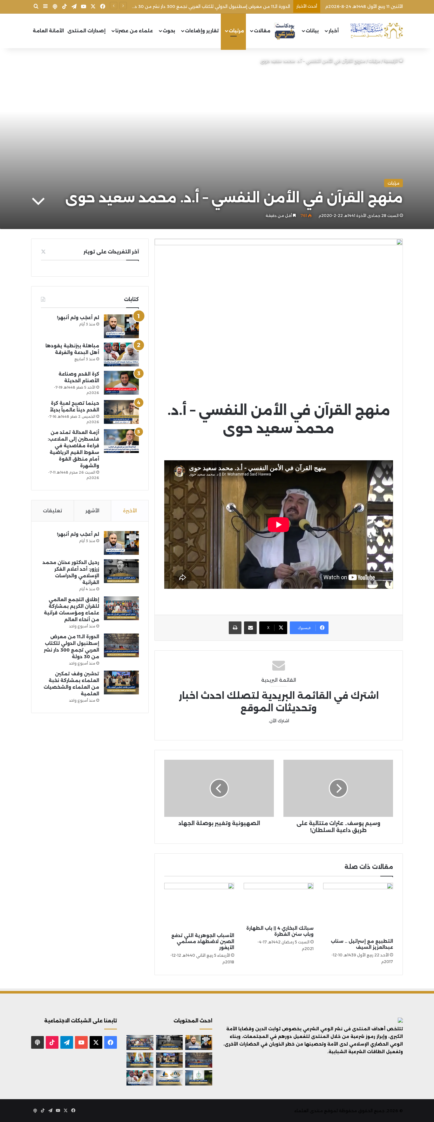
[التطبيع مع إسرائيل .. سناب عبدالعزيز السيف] (358, 909)
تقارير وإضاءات (202, 31)
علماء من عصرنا (134, 31)
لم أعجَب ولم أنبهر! (78, 317)
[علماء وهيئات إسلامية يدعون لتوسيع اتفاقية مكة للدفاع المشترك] (139, 1060)
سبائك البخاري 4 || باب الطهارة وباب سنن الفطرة (280, 931)
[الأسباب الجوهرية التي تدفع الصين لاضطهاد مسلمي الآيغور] (199, 906)
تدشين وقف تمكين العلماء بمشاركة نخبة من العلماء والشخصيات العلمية (218, 6)
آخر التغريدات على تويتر (111, 252)
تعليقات (52, 511)
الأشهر (92, 511)
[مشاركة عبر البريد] (250, 627)
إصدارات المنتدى (86, 31)
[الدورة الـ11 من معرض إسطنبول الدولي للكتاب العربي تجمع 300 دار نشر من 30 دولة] (121, 645)
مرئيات (236, 31)
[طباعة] (235, 627)
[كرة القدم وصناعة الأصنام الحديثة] (121, 383)
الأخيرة (130, 511)
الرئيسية (391, 60)
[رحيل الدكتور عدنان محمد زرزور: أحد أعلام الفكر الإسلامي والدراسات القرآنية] (121, 571)
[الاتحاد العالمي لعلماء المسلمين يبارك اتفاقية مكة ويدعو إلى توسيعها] (198, 1078)
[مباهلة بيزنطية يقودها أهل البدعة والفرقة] (121, 354)
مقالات (262, 31)
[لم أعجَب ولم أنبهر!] (121, 326)
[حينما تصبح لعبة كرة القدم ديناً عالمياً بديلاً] (121, 412)
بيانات (312, 31)
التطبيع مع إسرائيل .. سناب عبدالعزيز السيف (362, 944)
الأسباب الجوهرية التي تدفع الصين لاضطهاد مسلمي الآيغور (202, 941)
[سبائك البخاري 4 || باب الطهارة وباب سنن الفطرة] (279, 902)
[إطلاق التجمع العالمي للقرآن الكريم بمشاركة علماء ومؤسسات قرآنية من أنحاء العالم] (121, 608)
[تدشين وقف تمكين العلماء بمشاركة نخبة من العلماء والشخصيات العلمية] (121, 682)
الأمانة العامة (48, 31)
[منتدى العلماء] (376, 31)
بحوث (169, 31)
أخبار (334, 31)
